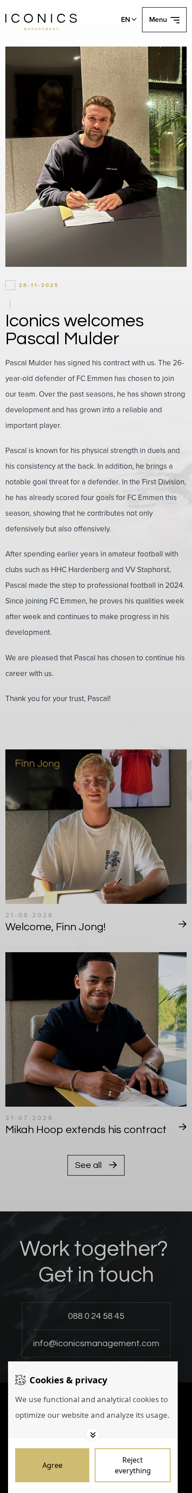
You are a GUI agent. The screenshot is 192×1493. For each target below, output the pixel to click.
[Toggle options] (93, 1435)
